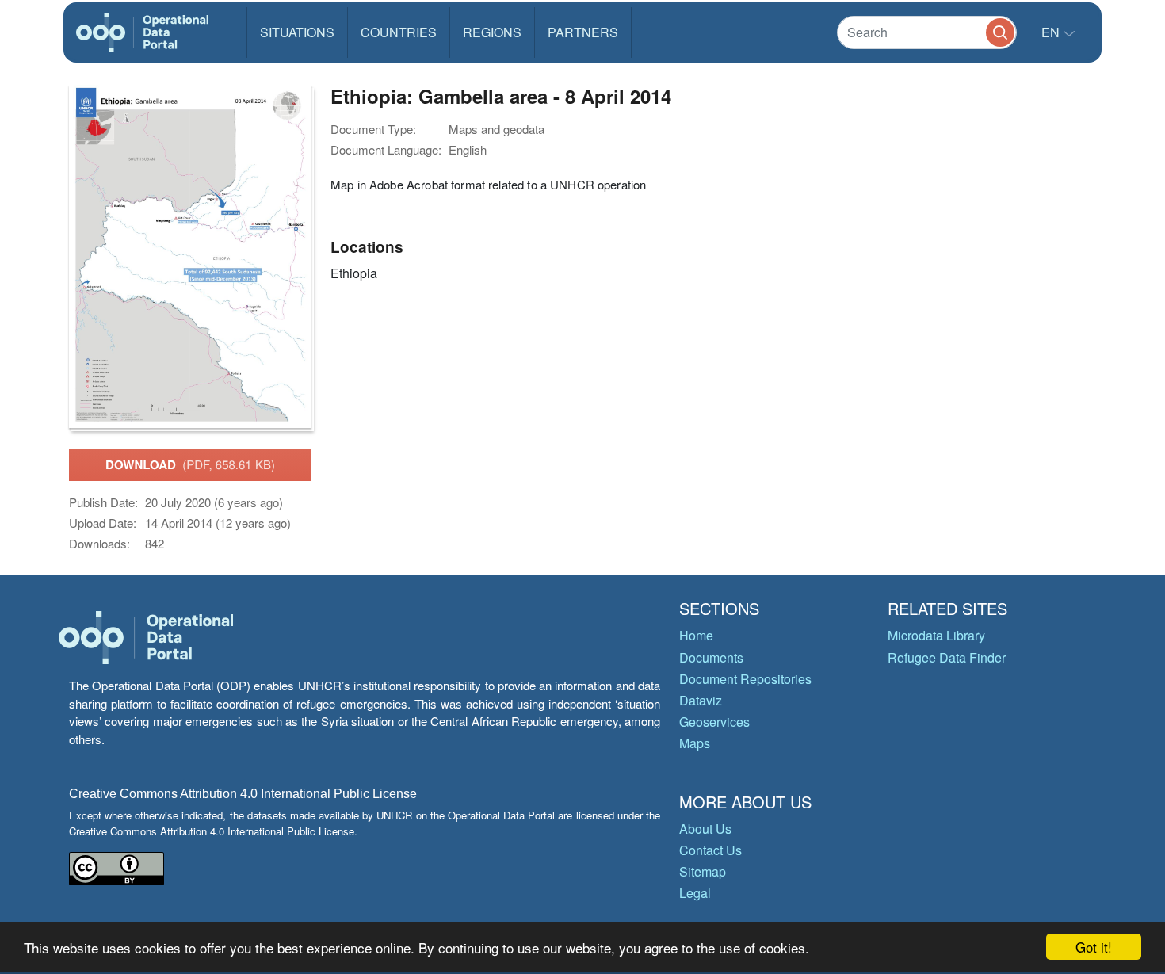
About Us (705, 828)
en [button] (1052, 32)
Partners (583, 32)
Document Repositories (745, 679)
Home (696, 635)
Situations (297, 32)
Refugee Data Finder (947, 657)
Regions (492, 32)
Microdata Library (936, 635)
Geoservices (714, 721)
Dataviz (700, 700)
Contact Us (710, 850)
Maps (694, 743)
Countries (399, 32)
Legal (695, 893)
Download (190, 464)
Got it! (1093, 947)
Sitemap (702, 871)
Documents (711, 657)
